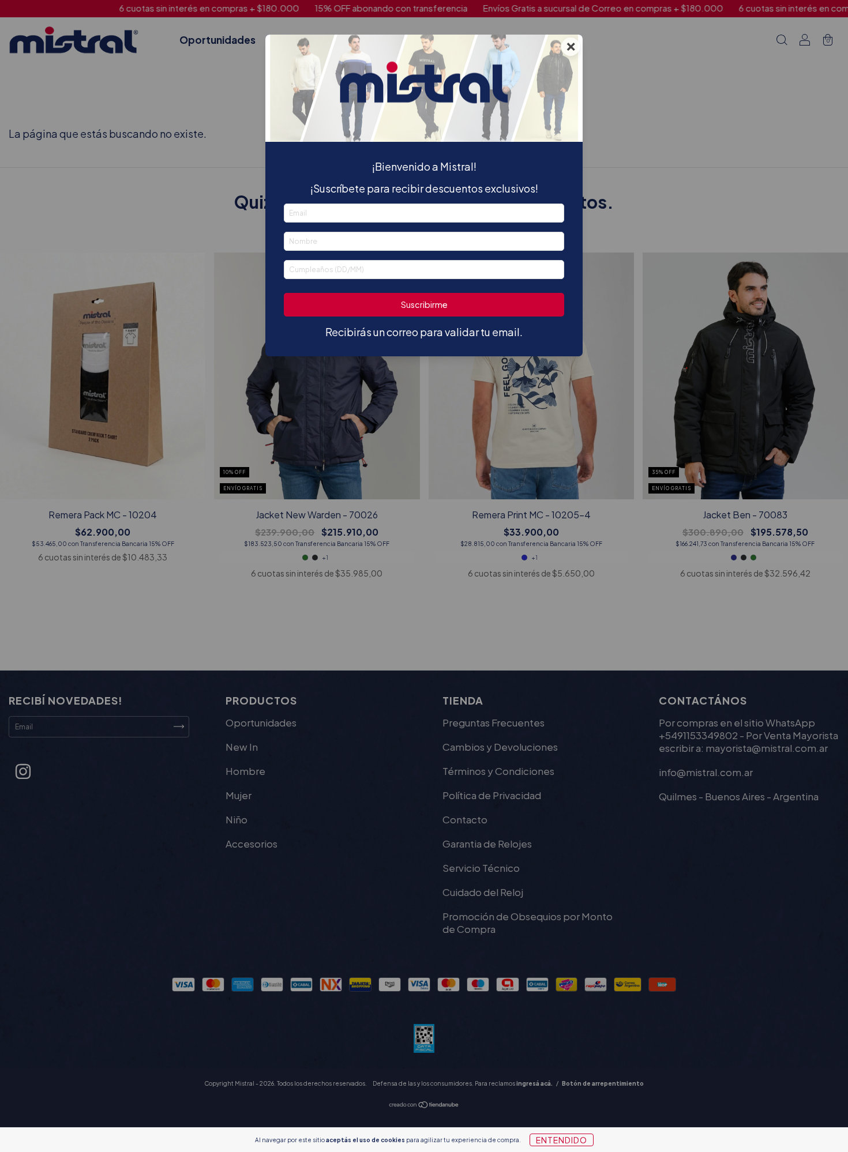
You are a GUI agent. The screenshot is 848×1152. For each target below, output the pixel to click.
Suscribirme (424, 304)
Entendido (561, 1140)
